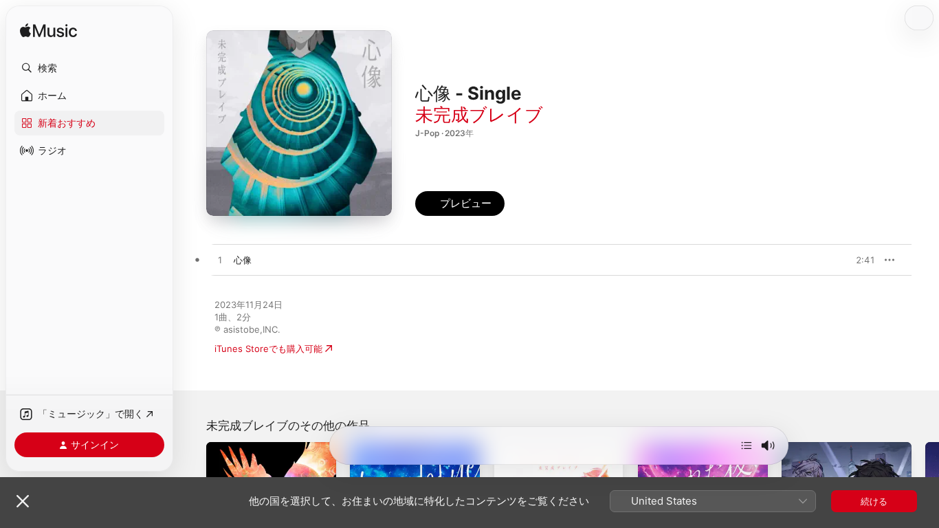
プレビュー (858, 260)
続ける (874, 501)
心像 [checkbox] (243, 259)
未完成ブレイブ (479, 114)
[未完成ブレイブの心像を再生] (220, 260)
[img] (48, 31)
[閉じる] (22, 501)
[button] (89, 68)
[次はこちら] (746, 445)
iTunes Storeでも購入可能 (268, 348)
